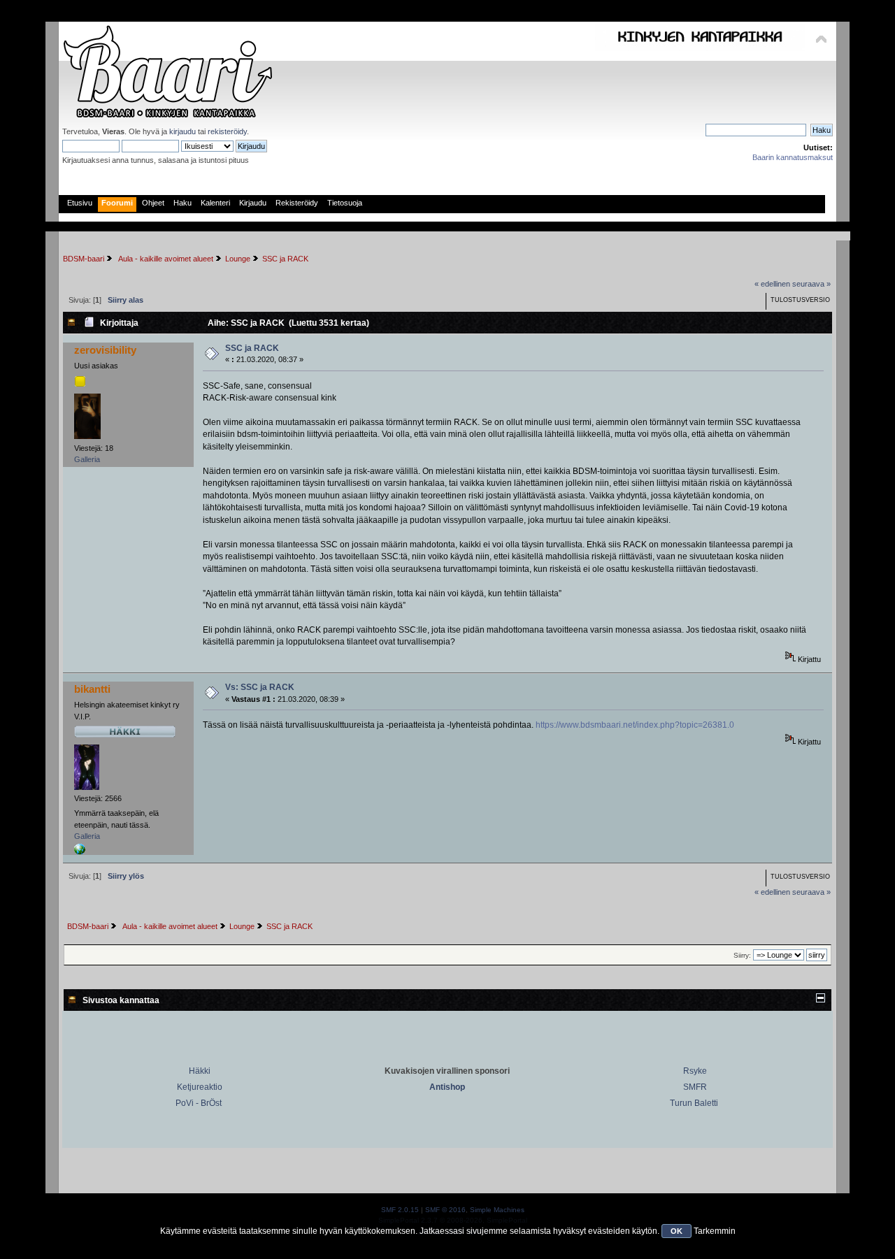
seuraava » (811, 284)
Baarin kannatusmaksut (792, 157)
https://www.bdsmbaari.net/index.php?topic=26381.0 (635, 725)
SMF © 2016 (445, 1210)
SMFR (695, 1087)
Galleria (87, 459)
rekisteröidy (227, 131)
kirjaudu (182, 131)
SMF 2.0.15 (400, 1210)
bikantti (92, 689)
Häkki (199, 1071)
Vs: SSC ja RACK (259, 687)
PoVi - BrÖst (199, 1103)
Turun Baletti (694, 1103)
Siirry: (742, 955)
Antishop (447, 1087)
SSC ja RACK (252, 348)
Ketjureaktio (199, 1087)
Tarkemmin (715, 1231)
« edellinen (772, 284)
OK (676, 1231)
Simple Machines (497, 1210)
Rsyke (695, 1071)
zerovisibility (105, 350)
